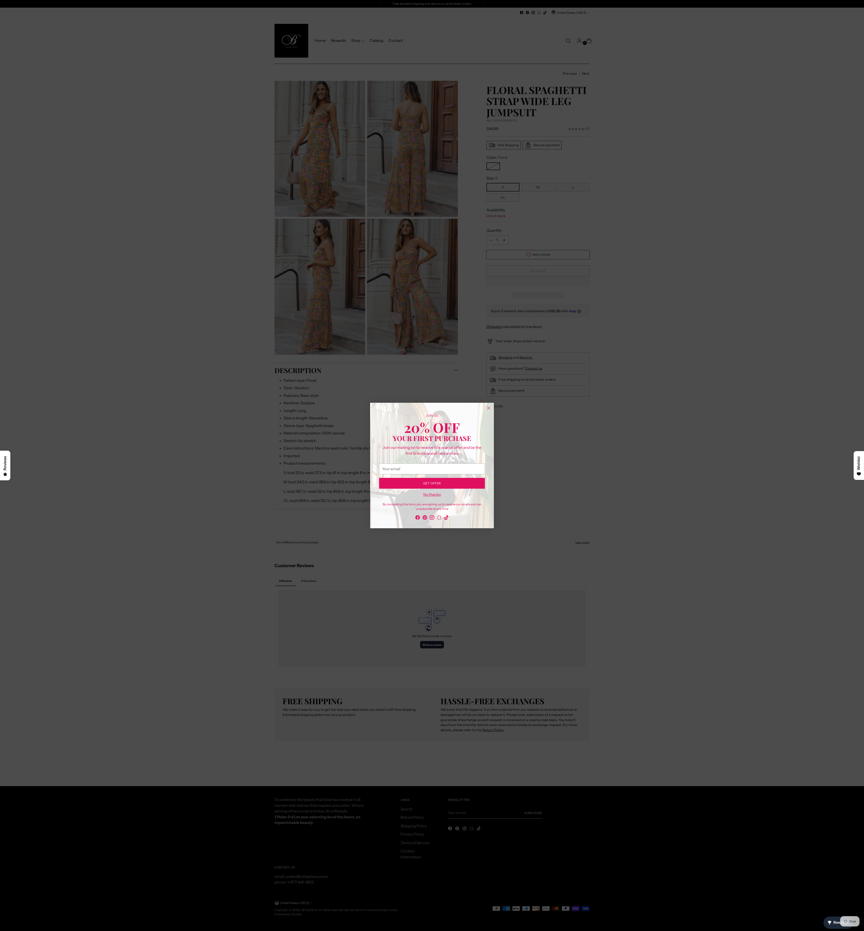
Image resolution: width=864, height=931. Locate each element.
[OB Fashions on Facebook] (417, 518)
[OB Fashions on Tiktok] (446, 518)
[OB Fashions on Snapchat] (439, 518)
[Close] (488, 408)
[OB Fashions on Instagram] (432, 518)
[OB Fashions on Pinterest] (425, 518)
